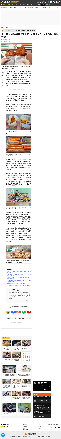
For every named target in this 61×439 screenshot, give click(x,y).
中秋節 (8, 318)
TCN (25, 7)
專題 (24, 4)
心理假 (36, 7)
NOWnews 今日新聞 (5, 27)
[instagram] (40, 2)
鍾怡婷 (4, 39)
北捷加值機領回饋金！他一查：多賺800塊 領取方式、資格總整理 (6, 386)
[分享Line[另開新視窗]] (2, 75)
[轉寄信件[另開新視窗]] (2, 79)
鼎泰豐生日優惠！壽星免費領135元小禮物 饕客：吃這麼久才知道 (16, 360)
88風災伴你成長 (13, 7)
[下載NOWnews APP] (54, 2)
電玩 (47, 4)
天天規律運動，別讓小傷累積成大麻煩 (26, 348)
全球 (35, 4)
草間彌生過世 (6, 5)
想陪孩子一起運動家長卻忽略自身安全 (24, 413)
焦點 (13, 4)
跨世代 (20, 7)
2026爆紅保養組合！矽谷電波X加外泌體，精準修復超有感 (24, 375)
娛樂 (28, 4)
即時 (16, 4)
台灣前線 (31, 7)
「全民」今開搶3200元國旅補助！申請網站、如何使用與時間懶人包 (16, 386)
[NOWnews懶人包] (51, 2)
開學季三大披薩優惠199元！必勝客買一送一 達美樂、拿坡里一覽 (16, 398)
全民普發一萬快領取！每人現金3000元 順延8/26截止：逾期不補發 (16, 348)
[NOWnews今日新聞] (5, 2)
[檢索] (57, 2)
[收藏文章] (2, 89)
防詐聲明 (25, 424)
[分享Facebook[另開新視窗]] (2, 72)
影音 (52, 4)
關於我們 (39, 426)
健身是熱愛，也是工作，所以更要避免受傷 (9, 413)
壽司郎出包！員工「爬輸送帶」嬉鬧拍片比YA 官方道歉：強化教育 (26, 398)
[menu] (1, 5)
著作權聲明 (25, 429)
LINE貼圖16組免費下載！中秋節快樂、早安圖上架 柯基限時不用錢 (26, 360)
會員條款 (39, 424)
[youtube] (45, 2)
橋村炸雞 (28, 318)
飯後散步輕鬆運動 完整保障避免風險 (26, 386)
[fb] (38, 2)
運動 (32, 4)
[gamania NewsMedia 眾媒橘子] (30, 434)
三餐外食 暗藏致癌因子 (6, 398)
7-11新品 (14, 318)
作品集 (27, 300)
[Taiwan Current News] (48, 2)
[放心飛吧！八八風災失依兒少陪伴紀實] (15, 1)
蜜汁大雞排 (21, 318)
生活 (43, 5)
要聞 (20, 4)
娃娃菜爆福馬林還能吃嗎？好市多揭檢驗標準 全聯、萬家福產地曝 (9, 375)
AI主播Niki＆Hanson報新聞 (46, 7)
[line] (43, 2)
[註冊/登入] (59, 2)
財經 (39, 4)
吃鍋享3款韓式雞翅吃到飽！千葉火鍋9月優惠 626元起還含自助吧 (7, 348)
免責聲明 (25, 426)
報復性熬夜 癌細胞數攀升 (6, 360)
